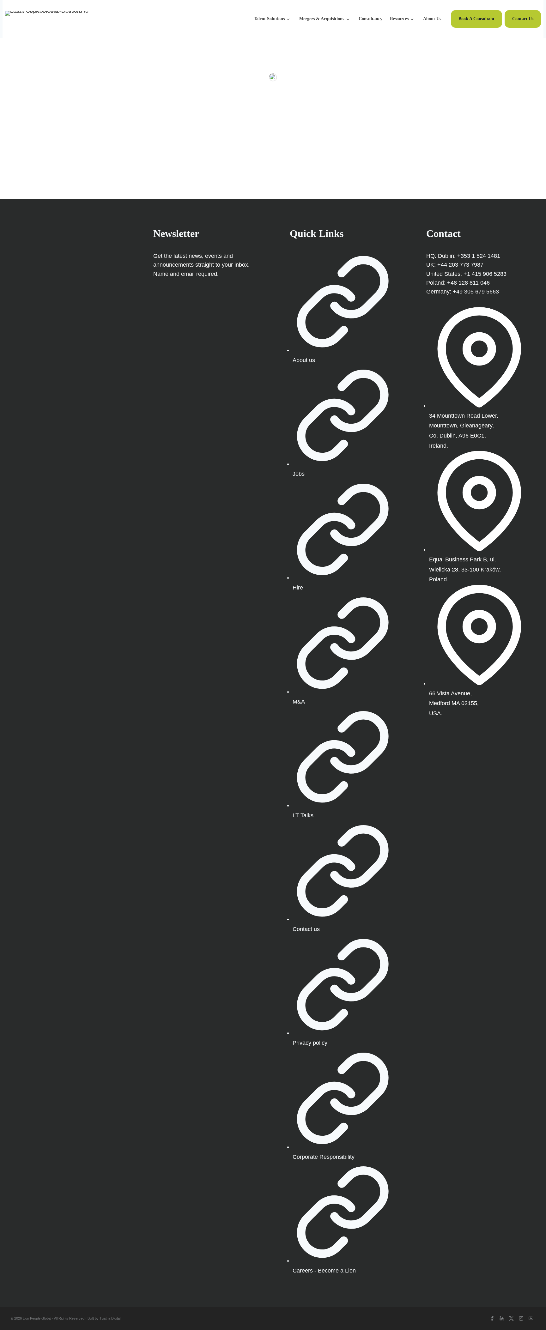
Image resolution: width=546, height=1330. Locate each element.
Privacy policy (310, 1043)
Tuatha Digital (110, 1318)
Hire (298, 587)
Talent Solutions (269, 18)
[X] (511, 1318)
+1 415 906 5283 (485, 274)
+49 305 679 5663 (476, 291)
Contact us (306, 929)
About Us (432, 18)
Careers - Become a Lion (324, 1270)
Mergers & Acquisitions (321, 18)
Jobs (299, 474)
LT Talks (303, 815)
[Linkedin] (502, 1318)
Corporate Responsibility (324, 1157)
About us (304, 360)
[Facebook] (492, 1318)
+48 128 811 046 (468, 283)
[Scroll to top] (530, 1314)
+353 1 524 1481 (478, 256)
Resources (399, 18)
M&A (299, 701)
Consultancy (370, 18)
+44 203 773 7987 (460, 265)
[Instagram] (521, 1318)
